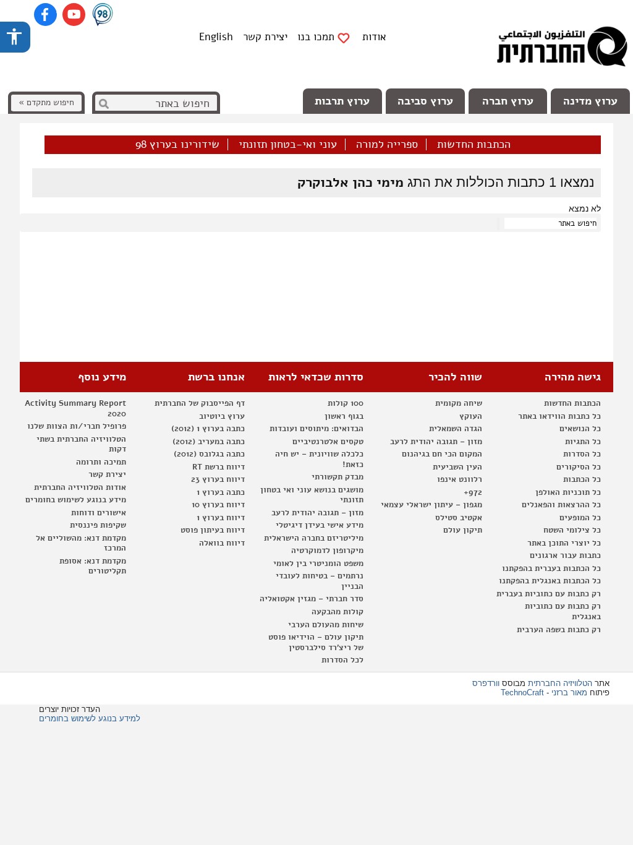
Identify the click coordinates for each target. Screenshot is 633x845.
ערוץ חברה (507, 100)
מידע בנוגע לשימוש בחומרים (75, 499)
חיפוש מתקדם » (46, 102)
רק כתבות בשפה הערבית (559, 629)
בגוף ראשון (344, 416)
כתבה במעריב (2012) (208, 441)
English (216, 37)
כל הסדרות (582, 454)
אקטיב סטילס (458, 517)
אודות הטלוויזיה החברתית (80, 487)
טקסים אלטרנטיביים (327, 441)
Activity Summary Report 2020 (75, 408)
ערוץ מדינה (590, 100)
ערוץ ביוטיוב (222, 416)
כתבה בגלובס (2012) (209, 454)
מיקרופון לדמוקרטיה (327, 550)
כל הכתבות (582, 479)
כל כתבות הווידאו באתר (559, 416)
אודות (374, 37)
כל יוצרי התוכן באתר (564, 543)
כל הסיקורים (578, 467)
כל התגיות (583, 441)
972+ (473, 492)
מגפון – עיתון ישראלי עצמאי (431, 504)
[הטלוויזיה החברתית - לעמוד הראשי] (562, 49)
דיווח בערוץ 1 (221, 517)
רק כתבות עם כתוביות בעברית (548, 593)
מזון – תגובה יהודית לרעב (436, 441)
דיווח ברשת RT (218, 467)
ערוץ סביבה (425, 100)
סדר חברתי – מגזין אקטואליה (311, 598)
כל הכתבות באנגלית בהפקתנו (550, 580)
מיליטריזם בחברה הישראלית (313, 538)
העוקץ (470, 416)
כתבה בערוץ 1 (221, 492)
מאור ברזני (569, 692)
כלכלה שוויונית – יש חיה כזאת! (319, 459)
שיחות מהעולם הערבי (325, 624)
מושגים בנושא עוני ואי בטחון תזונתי (311, 495)
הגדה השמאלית (455, 428)
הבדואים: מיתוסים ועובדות (316, 428)
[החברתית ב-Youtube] (73, 14)
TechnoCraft (522, 692)
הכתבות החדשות (474, 144)
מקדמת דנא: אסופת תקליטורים (92, 566)
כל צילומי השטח (572, 530)
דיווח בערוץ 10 (218, 504)
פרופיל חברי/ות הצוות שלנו (76, 426)
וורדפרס (485, 683)
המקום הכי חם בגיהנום (442, 454)
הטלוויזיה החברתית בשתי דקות (81, 444)
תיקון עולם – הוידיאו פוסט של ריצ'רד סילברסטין (315, 642)
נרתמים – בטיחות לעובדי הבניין (319, 581)
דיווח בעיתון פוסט (213, 530)
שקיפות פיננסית (98, 525)
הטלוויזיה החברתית (560, 683)
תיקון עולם (462, 530)
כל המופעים (580, 517)
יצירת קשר (265, 37)
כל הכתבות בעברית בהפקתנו (551, 568)
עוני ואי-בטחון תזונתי (288, 144)
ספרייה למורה (387, 144)
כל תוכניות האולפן (568, 492)
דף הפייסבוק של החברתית (200, 403)
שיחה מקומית (458, 403)
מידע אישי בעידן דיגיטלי (319, 525)
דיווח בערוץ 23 (218, 479)
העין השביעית (457, 467)
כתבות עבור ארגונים (565, 555)
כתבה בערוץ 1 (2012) (208, 428)
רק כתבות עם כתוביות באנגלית (563, 611)
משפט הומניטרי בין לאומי (318, 563)
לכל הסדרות (342, 660)
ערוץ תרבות (342, 100)
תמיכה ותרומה (101, 462)
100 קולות (345, 403)
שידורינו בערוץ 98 (177, 144)
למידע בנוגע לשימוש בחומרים (89, 718)
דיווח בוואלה (222, 543)
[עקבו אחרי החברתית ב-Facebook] (45, 14)
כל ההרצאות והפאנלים (561, 504)
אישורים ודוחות (98, 512)
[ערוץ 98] (102, 15)
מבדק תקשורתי (337, 477)
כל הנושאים (580, 428)
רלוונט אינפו (459, 479)
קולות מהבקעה (337, 611)
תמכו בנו (315, 37)
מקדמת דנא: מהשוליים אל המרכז (81, 543)
